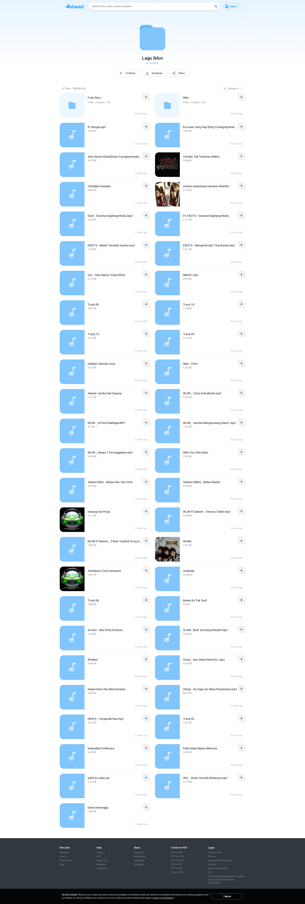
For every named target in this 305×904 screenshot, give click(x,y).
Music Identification (218, 868)
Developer (139, 864)
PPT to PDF (176, 868)
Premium (64, 852)
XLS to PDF (176, 864)
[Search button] (216, 6)
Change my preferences (163, 898)
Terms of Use (215, 852)
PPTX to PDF (177, 856)
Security (212, 864)
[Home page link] (74, 6)
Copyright (139, 860)
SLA (210, 872)
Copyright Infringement (220, 860)
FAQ (99, 856)
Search (63, 856)
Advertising (139, 856)
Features (101, 864)
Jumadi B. (154, 63)
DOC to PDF (177, 852)
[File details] (72, 135)
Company (139, 852)
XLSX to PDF (177, 872)
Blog (62, 864)
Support (101, 852)
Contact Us (102, 868)
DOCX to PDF (177, 860)
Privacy (212, 856)
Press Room (66, 860)
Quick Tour (102, 860)
